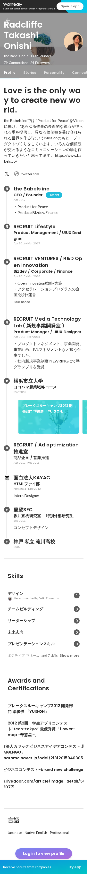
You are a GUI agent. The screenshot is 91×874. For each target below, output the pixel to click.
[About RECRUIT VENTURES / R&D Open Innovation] (7, 262)
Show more (70, 655)
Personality (54, 72)
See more (22, 302)
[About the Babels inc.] (7, 189)
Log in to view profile (43, 853)
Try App (75, 867)
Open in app (70, 6)
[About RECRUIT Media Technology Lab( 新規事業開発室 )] (7, 322)
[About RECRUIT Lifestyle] (7, 226)
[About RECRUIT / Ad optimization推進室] (7, 448)
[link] (48, 417)
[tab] (9, 72)
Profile (10, 72)
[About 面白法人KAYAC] (7, 478)
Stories (29, 72)
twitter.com (30, 174)
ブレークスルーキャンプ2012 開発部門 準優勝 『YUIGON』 (47, 408)
